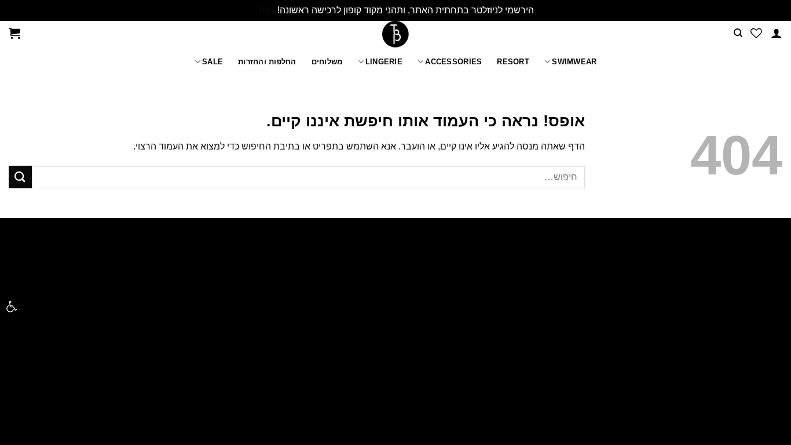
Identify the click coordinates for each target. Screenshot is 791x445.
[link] (11, 306)
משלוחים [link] (327, 61)
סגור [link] (266, 10)
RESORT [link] (513, 61)
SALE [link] (212, 61)
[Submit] (20, 177)
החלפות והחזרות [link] (267, 61)
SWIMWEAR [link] (574, 61)
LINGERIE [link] (383, 61)
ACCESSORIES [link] (453, 61)
